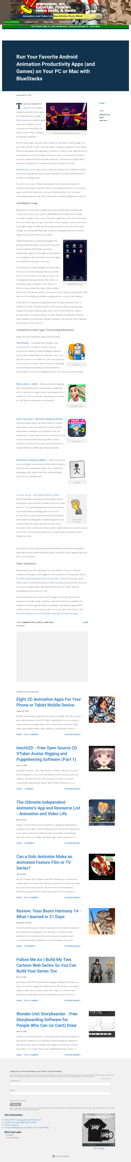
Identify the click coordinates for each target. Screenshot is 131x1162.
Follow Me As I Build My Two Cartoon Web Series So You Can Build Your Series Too (46, 965)
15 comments (29, 946)
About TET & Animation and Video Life (23, 1119)
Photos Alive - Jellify (27, 384)
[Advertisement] (51, 35)
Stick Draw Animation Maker (31, 460)
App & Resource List (67, 22)
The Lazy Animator (12, 22)
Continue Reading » (72, 734)
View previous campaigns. (18, 1100)
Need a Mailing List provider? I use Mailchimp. (27, 1127)
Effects (101, 117)
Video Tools (48, 22)
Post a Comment (31, 734)
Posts (10, 1135)
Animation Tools (31, 22)
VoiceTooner (22, 343)
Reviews (103, 22)
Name (12, 1090)
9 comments (29, 843)
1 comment (28, 789)
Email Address (15, 1081)
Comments (13, 1137)
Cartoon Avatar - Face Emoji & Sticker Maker (38, 495)
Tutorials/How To (87, 22)
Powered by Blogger (62, 1156)
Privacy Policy (11, 1125)
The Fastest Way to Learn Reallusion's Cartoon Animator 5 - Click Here (65, 26)
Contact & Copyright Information (21, 1122)
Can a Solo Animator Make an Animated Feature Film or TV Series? (44, 862)
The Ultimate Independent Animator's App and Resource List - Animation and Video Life (48, 808)
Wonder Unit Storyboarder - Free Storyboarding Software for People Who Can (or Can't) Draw (46, 1019)
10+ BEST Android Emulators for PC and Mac (37, 578)
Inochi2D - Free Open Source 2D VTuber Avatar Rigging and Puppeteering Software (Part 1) (46, 753)
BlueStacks (21, 169)
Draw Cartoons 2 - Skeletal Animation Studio (39, 419)
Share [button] (101, 103)
